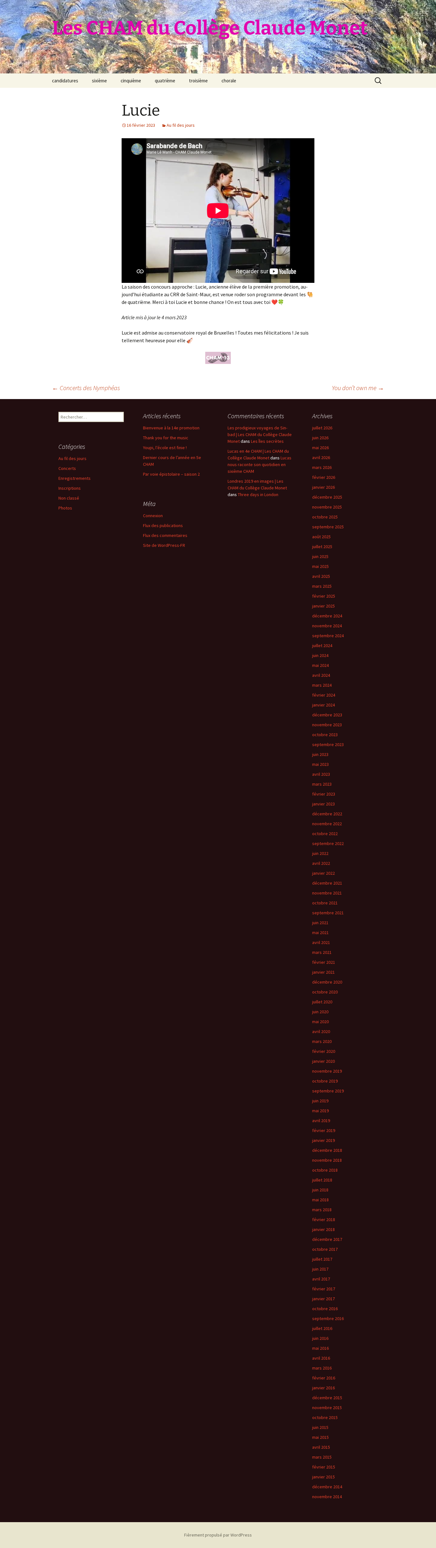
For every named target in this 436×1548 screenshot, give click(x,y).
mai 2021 (320, 932)
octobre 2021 (325, 903)
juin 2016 (320, 1338)
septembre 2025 (328, 527)
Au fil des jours (181, 125)
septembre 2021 (328, 913)
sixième (99, 81)
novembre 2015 (327, 1407)
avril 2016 (321, 1358)
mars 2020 (322, 1041)
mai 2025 (320, 566)
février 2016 (323, 1378)
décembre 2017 (327, 1239)
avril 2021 (321, 942)
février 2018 (323, 1219)
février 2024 (323, 695)
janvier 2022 (323, 873)
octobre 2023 (325, 734)
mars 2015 (322, 1457)
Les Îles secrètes (267, 441)
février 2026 (323, 477)
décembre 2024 (327, 616)
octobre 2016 (325, 1308)
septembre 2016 (328, 1318)
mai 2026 (320, 447)
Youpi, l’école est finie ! (165, 447)
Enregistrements (74, 478)
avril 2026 (321, 457)
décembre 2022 (327, 814)
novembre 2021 (327, 893)
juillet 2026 (322, 428)
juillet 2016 (322, 1328)
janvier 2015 (323, 1477)
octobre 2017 (325, 1249)
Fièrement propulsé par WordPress (218, 1535)
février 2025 (323, 596)
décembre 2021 (327, 883)
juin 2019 (320, 1101)
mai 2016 (320, 1348)
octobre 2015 (325, 1417)
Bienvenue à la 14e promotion (171, 428)
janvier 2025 (323, 606)
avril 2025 (321, 576)
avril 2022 (321, 863)
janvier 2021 (323, 972)
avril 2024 (321, 675)
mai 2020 (320, 1021)
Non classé (68, 498)
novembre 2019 (327, 1071)
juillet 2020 (322, 1002)
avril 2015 (321, 1447)
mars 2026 (322, 467)
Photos (65, 508)
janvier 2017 (323, 1299)
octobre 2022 (325, 833)
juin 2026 (320, 438)
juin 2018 (320, 1190)
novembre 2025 (327, 507)
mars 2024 (322, 685)
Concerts (67, 468)
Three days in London (258, 494)
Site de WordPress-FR (164, 545)
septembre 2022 (328, 843)
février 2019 (323, 1130)
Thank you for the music (165, 438)
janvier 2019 (323, 1140)
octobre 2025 (325, 517)
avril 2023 (321, 774)
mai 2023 (320, 764)
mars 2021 (322, 952)
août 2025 (321, 537)
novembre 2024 (327, 626)
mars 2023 (322, 784)
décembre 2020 (327, 982)
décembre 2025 (327, 497)
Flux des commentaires (165, 535)
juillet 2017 (322, 1259)
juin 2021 (320, 922)
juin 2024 (320, 655)
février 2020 (323, 1051)
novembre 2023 (327, 725)
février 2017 (323, 1289)
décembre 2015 (327, 1398)
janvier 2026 (323, 487)
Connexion (153, 515)
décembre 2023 (327, 715)
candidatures (65, 81)
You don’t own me (358, 388)
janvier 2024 (323, 705)
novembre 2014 (327, 1496)
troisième (198, 81)
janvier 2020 (323, 1061)
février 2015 (323, 1467)
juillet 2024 (322, 645)
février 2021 (323, 962)
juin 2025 (320, 556)
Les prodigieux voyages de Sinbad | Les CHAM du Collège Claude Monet (260, 434)
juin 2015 (320, 1427)
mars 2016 (322, 1368)
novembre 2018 (327, 1160)
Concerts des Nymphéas (86, 388)
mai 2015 (320, 1437)
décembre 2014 (327, 1487)
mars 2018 (322, 1209)
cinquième (131, 81)
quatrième (165, 81)
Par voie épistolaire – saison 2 (171, 474)
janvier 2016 (323, 1388)
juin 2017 (320, 1269)
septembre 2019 (328, 1091)
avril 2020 (321, 1031)
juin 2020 (320, 1012)
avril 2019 (321, 1120)
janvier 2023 (323, 804)
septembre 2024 (328, 635)
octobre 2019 (325, 1081)
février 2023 (323, 794)
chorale (229, 81)
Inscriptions (69, 488)
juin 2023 (320, 754)
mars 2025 (322, 586)
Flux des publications (163, 525)
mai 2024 (320, 665)
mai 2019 (320, 1111)
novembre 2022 (327, 824)
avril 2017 (321, 1279)
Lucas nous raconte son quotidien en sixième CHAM (259, 464)
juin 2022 (320, 853)
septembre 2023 (328, 744)
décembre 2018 (327, 1150)
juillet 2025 (322, 546)
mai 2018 (320, 1200)
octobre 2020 (325, 992)
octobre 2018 (325, 1170)
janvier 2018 (323, 1229)
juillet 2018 (322, 1180)
